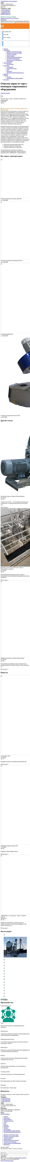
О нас (5, 1122)
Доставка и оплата (8, 1121)
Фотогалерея (7, 1129)
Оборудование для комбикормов (12, 1143)
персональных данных (20, 1157)
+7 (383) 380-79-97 (5, 12)
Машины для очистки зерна (11, 1134)
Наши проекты (8, 1119)
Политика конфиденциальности (12, 1132)
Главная (6, 1116)
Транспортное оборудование (11, 1140)
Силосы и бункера (8, 1137)
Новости (6, 1125)
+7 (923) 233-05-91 (5, 9)
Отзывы (6, 1128)
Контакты (6, 1126)
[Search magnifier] (2, 26)
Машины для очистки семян (11, 1136)
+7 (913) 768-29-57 (5, 11)
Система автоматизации (10, 1141)
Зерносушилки (7, 1139)
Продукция (7, 1118)
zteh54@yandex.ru (5, 1114)
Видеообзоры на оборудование (12, 1130)
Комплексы (7, 1144)
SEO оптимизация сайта (7, 1160)
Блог (2, 96)
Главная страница (5, 93)
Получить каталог (14, 18)
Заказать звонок (5, 18)
